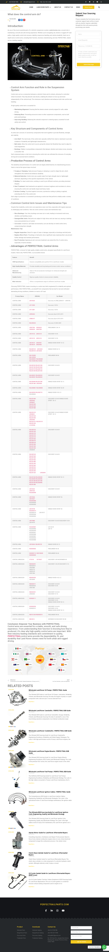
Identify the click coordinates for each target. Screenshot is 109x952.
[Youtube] (97, 2)
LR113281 (32, 309)
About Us (57, 7)
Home (31, 7)
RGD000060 (32, 548)
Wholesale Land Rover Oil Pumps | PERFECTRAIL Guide (48, 690)
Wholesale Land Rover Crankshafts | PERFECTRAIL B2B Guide (50, 731)
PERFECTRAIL (14, 636)
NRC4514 (31, 619)
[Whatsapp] (101, 2)
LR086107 (32, 318)
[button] (99, 7)
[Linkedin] (90, 2)
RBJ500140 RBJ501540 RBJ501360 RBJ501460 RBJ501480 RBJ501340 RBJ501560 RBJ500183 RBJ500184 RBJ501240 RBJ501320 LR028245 (37, 463)
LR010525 (32, 300)
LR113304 (32, 305)
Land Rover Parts (43, 7)
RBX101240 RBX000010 (35, 614)
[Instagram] (93, 2)
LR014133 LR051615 (35, 338)
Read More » (32, 701)
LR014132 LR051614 (35, 334)
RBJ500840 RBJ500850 (36, 388)
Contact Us (68, 7)
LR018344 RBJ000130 (35, 544)
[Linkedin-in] (51, 910)
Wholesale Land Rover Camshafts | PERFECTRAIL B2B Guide (50, 710)
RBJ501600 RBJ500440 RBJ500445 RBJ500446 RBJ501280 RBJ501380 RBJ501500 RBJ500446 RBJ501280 (35, 480)
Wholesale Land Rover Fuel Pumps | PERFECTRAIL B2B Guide (50, 771)
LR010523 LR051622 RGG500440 (36, 490)
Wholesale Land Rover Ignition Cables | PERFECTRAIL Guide (49, 792)
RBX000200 (32, 577)
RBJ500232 (32, 323)
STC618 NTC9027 (35, 559)
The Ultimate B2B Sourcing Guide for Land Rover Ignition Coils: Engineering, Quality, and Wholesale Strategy (48, 813)
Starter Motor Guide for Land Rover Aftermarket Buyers (48, 833)
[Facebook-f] (86, 2)
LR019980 (32, 520)
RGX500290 (32, 606)
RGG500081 (32, 527)
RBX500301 (32, 592)
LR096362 (32, 314)
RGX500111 (32, 598)
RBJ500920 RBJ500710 (35, 392)
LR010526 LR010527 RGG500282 (34, 499)
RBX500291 (32, 564)
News (78, 7)
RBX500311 (32, 584)
